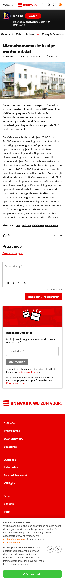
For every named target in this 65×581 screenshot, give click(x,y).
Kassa (18, 16)
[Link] (25, 283)
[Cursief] (13, 283)
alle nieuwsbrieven (29, 371)
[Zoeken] (43, 4)
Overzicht (7, 34)
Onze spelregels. (12, 253)
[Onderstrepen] (19, 283)
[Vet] (8, 283)
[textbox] (32, 270)
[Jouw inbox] (48, 4)
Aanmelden (17, 361)
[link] (18, 225)
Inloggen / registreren (44, 296)
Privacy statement (16, 383)
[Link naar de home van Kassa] (7, 16)
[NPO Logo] (60, 5)
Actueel (30, 34)
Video (19, 34)
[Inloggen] (54, 4)
